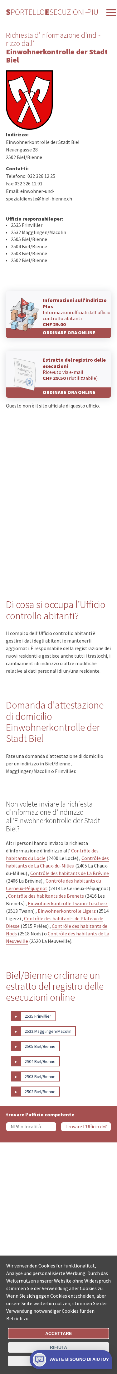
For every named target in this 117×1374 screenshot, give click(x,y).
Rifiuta (58, 1347)
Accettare (58, 1333)
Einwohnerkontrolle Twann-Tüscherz (68, 903)
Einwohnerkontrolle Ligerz (67, 911)
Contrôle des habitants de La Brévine (69, 873)
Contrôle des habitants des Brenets (46, 896)
